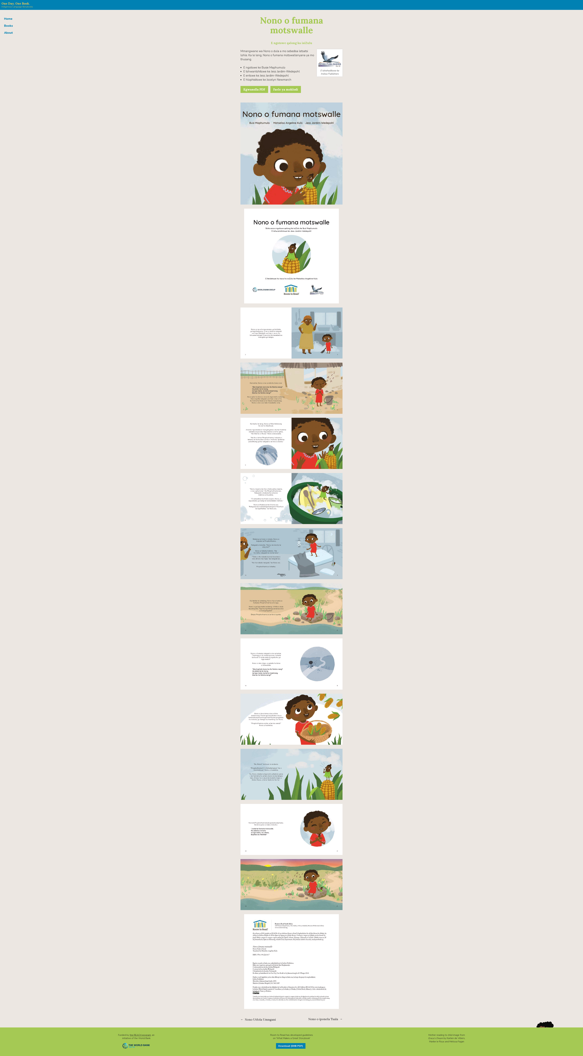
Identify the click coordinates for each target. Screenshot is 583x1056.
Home (8, 19)
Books (8, 26)
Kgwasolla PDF (254, 89)
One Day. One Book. (16, 3)
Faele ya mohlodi (285, 89)
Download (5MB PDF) (290, 1045)
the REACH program (140, 1035)
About (8, 33)
